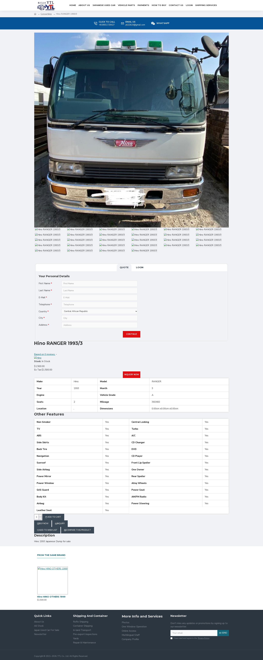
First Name (44, 283)
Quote (124, 267)
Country (43, 311)
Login (139, 267)
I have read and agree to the (191, 638)
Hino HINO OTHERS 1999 (51, 596)
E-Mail (42, 297)
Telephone (44, 304)
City (41, 317)
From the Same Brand (51, 555)
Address (43, 324)
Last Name (44, 290)
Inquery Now (131, 374)
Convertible (46, 14)
